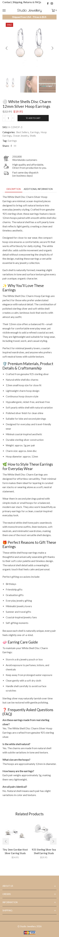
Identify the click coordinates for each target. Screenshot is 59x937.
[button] (6, 48)
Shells (33, 135)
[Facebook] (48, 3)
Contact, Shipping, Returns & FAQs (21, 2)
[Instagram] (52, 3)
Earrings (34, 132)
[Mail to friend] (14, 146)
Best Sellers (22, 132)
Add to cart (34, 118)
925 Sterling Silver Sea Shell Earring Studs (44, 851)
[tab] (13, 189)
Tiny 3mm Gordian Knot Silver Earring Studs (15, 851)
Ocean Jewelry (21, 135)
